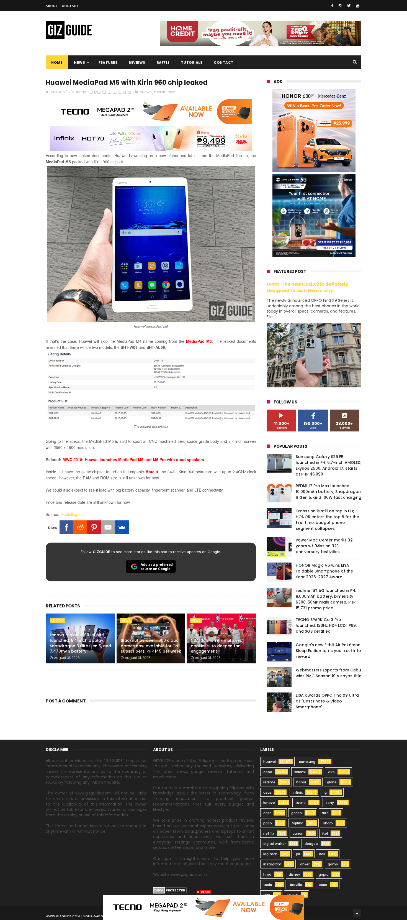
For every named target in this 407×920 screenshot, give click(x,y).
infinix (298, 792)
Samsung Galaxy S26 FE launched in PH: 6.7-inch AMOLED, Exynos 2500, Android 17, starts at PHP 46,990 (328, 465)
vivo (331, 772)
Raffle (163, 62)
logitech (270, 854)
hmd (267, 874)
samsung (307, 761)
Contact (70, 6)
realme (269, 782)
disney (294, 874)
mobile (160, 92)
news (172, 92)
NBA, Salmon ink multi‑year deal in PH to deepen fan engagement (217, 646)
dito (325, 813)
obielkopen (73, 514)
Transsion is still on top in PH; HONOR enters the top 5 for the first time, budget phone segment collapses (327, 519)
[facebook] (332, 5)
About (52, 6)
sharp (328, 823)
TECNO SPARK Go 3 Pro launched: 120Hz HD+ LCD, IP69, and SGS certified (326, 625)
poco (267, 823)
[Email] (108, 527)
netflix (268, 833)
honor (301, 782)
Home (57, 62)
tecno (300, 802)
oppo (267, 772)
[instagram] (340, 5)
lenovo (57, 620)
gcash (296, 813)
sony (330, 802)
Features (108, 62)
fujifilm (297, 823)
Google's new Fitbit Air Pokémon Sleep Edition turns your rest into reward (328, 650)
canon (298, 833)
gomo (333, 864)
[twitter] (349, 5)
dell (322, 854)
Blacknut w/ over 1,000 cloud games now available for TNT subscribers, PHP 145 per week (151, 646)
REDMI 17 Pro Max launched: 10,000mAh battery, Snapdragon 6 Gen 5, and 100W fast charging (328, 491)
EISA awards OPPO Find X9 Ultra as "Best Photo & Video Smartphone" (327, 701)
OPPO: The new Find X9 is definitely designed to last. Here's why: (307, 287)
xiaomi (300, 772)
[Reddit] (80, 527)
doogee (311, 843)
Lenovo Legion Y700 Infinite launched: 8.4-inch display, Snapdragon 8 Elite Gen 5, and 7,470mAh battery (80, 643)
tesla (267, 884)
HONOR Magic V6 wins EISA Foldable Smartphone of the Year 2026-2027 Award (324, 571)
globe (332, 782)
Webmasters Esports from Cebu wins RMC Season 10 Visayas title (328, 673)
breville (296, 884)
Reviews (137, 62)
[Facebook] (66, 527)
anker (305, 864)
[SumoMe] (122, 527)
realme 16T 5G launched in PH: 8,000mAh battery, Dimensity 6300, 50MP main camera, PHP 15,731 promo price (326, 599)
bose (323, 884)
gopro (324, 874)
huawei (146, 92)
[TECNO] (203, 907)
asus (267, 792)
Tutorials (192, 62)
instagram (272, 864)
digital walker (274, 843)
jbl (298, 854)
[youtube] (357, 5)
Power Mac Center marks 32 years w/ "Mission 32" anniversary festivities (324, 545)
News (79, 62)
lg (325, 792)
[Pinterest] (94, 527)
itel (325, 833)
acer (267, 813)
